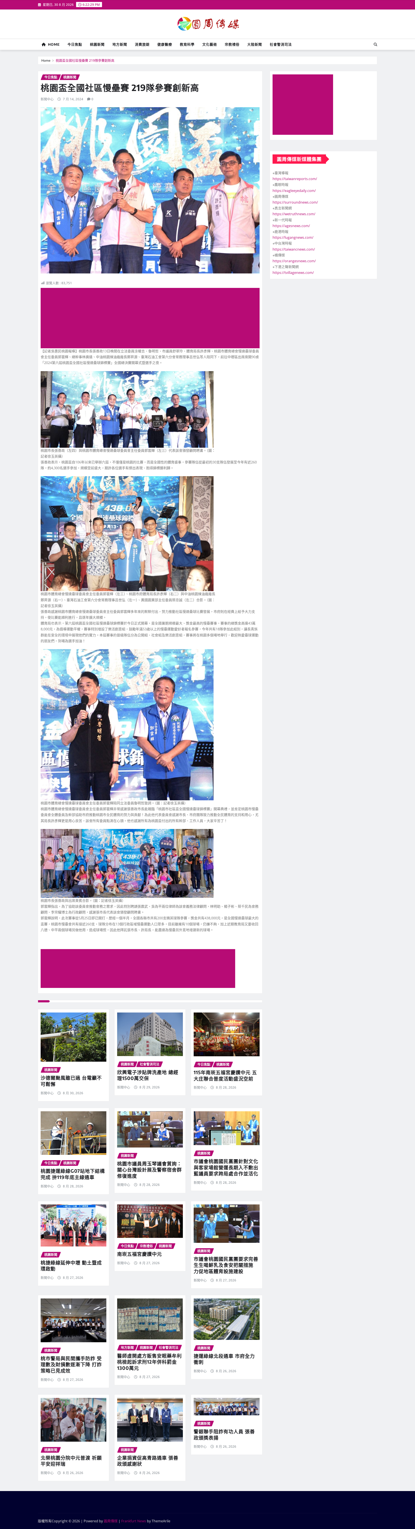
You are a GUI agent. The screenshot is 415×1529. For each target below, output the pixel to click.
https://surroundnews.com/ (295, 202)
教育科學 (187, 44)
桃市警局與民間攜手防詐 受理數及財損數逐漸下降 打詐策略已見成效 (71, 1364)
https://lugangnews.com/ (293, 237)
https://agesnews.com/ (291, 225)
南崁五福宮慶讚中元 (139, 1254)
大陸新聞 (254, 44)
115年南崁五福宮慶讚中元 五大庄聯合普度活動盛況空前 (225, 1075)
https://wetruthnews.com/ (294, 214)
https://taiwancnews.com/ (294, 249)
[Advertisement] (151, 318)
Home (53, 44)
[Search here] (375, 44)
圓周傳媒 (111, 1521)
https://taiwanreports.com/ (295, 178)
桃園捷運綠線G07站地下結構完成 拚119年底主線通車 (73, 1174)
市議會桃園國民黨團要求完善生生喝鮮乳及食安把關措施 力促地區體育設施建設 (226, 1265)
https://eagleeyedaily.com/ (294, 190)
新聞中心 (47, 99)
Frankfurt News (133, 1521)
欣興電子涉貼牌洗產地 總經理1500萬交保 (147, 1075)
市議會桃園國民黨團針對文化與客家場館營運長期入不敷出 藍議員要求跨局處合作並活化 (226, 1167)
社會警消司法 (281, 44)
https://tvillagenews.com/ (293, 272)
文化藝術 (209, 44)
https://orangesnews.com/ (294, 261)
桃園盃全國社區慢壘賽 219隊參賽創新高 (85, 60)
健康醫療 (164, 44)
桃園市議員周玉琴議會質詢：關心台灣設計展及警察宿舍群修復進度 (149, 1169)
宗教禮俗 (232, 44)
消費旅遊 (142, 44)
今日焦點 (74, 44)
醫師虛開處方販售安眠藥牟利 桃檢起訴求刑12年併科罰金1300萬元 (149, 1362)
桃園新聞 (97, 44)
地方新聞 (119, 44)
